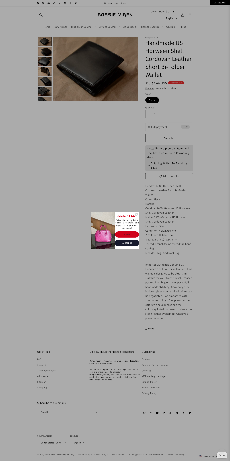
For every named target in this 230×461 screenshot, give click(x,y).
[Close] (136, 214)
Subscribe (127, 243)
